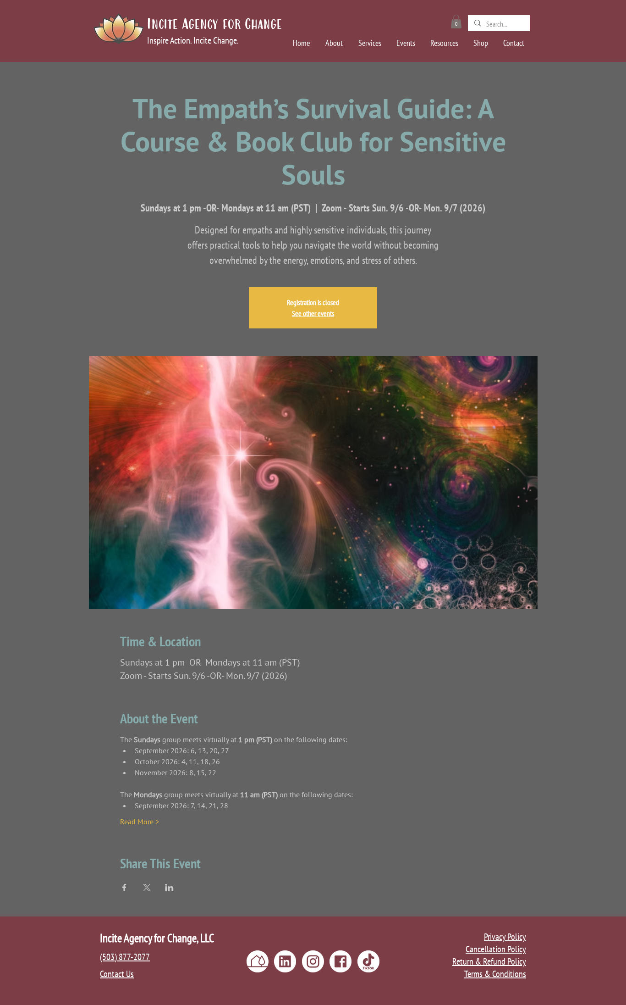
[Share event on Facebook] (124, 887)
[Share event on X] (147, 887)
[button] (456, 21)
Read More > (139, 821)
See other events (313, 313)
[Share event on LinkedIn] (169, 887)
